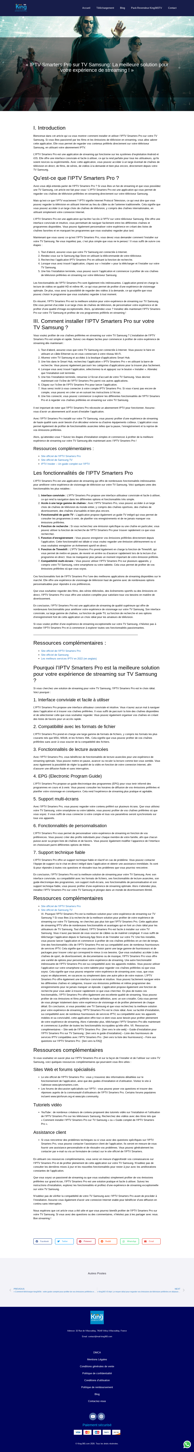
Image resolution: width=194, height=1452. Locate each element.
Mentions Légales (97, 1359)
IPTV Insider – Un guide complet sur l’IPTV (65, 463)
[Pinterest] (101, 1416)
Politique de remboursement (97, 1387)
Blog (122, 8)
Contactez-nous (97, 1401)
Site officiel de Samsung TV (56, 460)
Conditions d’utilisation (97, 1380)
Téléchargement (105, 8)
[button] (42, 1241)
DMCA (97, 1352)
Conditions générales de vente (97, 1366)
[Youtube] (93, 1416)
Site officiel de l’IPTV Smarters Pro (61, 456)
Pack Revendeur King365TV (146, 8)
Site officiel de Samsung (55, 654)
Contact (172, 8)
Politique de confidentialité (97, 1373)
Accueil (86, 8)
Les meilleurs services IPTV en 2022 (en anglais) (69, 658)
